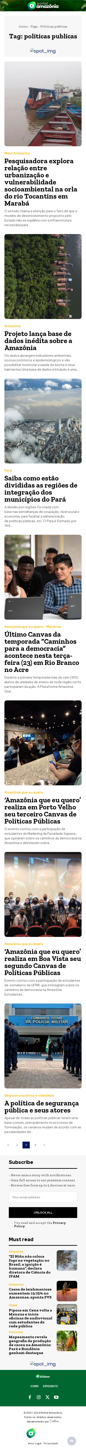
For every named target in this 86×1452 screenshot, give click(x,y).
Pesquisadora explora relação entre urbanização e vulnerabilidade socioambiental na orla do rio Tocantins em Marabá (40, 182)
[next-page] (44, 1145)
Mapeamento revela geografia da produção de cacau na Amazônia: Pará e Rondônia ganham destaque (30, 1344)
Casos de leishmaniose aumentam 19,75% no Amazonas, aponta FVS (30, 1293)
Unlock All (43, 1212)
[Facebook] (29, 1397)
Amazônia (12, 326)
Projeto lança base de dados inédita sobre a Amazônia (38, 340)
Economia (16, 1332)
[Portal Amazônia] (43, 5)
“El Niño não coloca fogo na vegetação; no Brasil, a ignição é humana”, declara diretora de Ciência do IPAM (29, 1266)
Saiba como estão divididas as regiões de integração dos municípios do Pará (40, 488)
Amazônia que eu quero (23, 792)
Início (23, 26)
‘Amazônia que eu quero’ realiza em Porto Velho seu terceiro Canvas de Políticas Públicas (42, 810)
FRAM (13, 1305)
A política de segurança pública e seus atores (41, 1106)
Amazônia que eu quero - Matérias (32, 626)
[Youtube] (56, 1397)
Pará (8, 470)
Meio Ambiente (17, 153)
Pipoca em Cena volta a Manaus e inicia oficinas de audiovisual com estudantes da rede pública (30, 1318)
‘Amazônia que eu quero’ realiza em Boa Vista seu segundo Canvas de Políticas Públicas (42, 962)
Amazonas (16, 1284)
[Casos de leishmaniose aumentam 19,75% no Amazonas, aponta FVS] (67, 1291)
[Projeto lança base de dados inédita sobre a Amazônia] (43, 276)
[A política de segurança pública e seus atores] (43, 1046)
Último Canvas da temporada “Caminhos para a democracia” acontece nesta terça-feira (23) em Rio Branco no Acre (41, 652)
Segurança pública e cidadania (29, 1095)
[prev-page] (8, 1145)
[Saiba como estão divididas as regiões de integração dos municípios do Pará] (43, 421)
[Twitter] (47, 1397)
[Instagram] (38, 1397)
